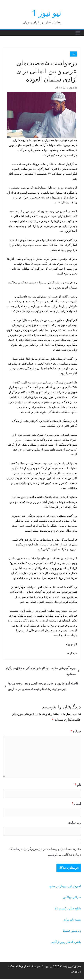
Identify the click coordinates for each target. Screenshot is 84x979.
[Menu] (78, 33)
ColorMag (16, 966)
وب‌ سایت (74, 822)
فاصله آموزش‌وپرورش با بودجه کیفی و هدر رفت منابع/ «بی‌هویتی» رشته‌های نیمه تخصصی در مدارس (43, 686)
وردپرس (76, 971)
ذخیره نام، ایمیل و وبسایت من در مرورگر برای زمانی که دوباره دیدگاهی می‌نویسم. (45, 852)
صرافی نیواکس (72, 897)
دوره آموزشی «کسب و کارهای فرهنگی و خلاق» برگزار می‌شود (40, 671)
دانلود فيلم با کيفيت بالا (68, 908)
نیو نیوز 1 (46, 12)
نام (78, 784)
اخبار (73, 54)
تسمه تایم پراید (72, 919)
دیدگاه (76, 731)
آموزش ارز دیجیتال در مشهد (65, 886)
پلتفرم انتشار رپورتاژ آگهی (66, 942)
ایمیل (76, 803)
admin (58, 87)
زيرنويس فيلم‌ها (72, 930)
